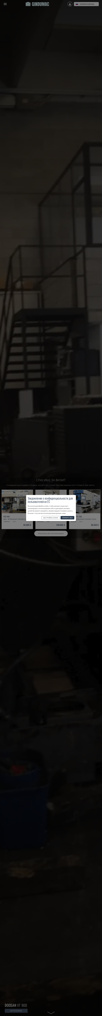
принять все (67, 518)
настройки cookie (50, 518)
